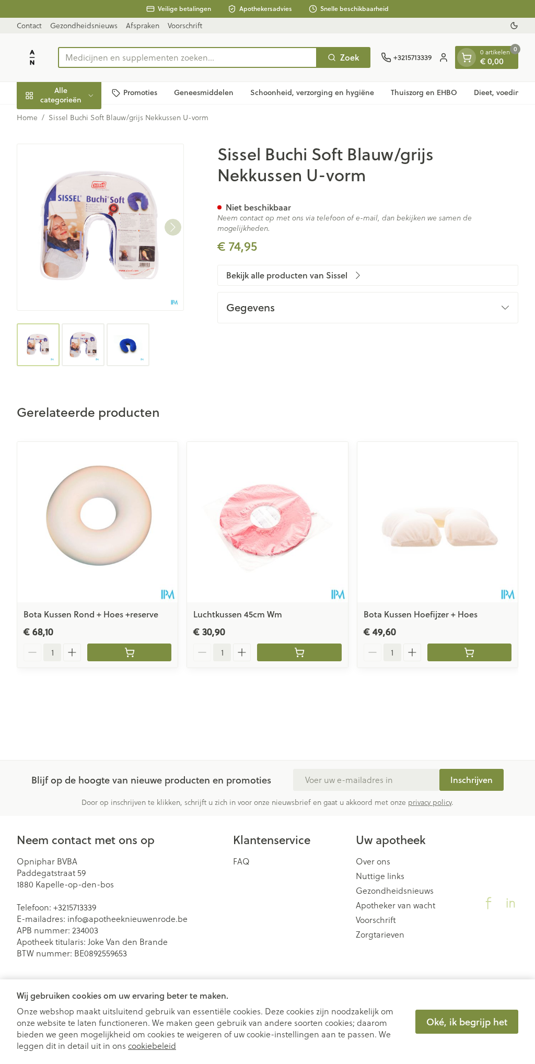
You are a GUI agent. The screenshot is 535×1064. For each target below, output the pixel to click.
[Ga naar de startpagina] (32, 57)
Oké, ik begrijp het (466, 1021)
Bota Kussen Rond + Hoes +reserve (91, 614)
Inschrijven (471, 780)
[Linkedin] (510, 903)
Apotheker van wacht (395, 905)
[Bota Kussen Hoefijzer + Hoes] (437, 522)
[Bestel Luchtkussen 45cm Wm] (299, 652)
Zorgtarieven (380, 934)
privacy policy (429, 802)
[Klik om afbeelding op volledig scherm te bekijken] (100, 227)
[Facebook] (488, 903)
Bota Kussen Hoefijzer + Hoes (421, 614)
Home (27, 117)
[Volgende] (173, 227)
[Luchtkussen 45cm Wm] (267, 522)
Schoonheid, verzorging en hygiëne (312, 92)
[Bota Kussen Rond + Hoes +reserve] (97, 522)
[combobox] (187, 57)
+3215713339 (74, 907)
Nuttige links (380, 876)
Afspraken (142, 25)
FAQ (241, 861)
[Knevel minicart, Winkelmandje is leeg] (466, 57)
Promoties (140, 92)
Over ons (373, 861)
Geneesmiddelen (204, 92)
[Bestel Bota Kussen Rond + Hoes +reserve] (129, 652)
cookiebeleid (152, 1045)
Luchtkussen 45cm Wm (237, 614)
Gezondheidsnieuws (84, 25)
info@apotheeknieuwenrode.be (127, 919)
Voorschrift (185, 25)
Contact (29, 25)
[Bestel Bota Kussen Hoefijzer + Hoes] (469, 652)
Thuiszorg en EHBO (424, 92)
